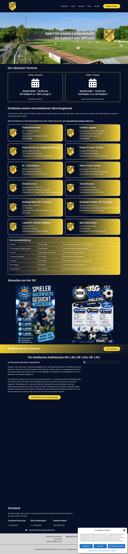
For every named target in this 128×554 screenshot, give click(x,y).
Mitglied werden (74, 536)
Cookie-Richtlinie (92, 550)
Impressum (114, 550)
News (89, 6)
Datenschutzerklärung (104, 550)
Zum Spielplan (27, 138)
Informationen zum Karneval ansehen (44, 397)
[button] (124, 530)
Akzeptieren (86, 546)
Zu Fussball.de (85, 138)
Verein (73, 6)
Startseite (64, 6)
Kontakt (97, 6)
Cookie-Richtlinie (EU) (54, 541)
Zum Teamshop (111, 349)
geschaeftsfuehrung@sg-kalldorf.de (79, 121)
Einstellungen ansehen (116, 546)
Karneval (81, 6)
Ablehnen (100, 546)
